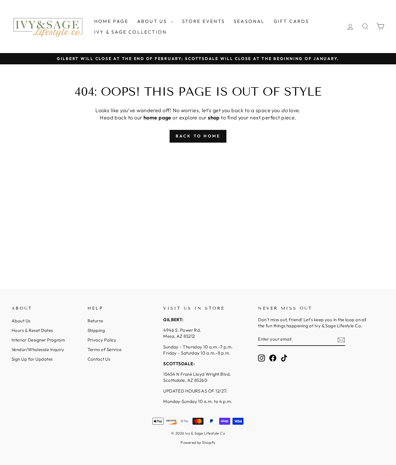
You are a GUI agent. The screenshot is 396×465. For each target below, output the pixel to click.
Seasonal (249, 21)
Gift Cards (291, 21)
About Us (153, 21)
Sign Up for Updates (32, 359)
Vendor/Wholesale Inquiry (38, 349)
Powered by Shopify (198, 442)
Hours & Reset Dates (32, 330)
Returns (95, 321)
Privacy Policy (102, 340)
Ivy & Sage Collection (130, 32)
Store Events (203, 21)
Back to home (198, 136)
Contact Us (99, 359)
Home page (111, 21)
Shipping (96, 330)
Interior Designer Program (38, 340)
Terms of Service (105, 349)
